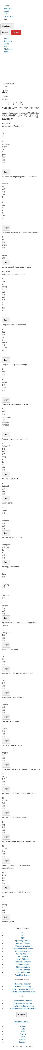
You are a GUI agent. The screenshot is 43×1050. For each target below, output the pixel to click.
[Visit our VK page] (23, 1019)
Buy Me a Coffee (21, 1022)
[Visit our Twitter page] (20, 1019)
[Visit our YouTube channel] (25, 1019)
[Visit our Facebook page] (17, 1019)
